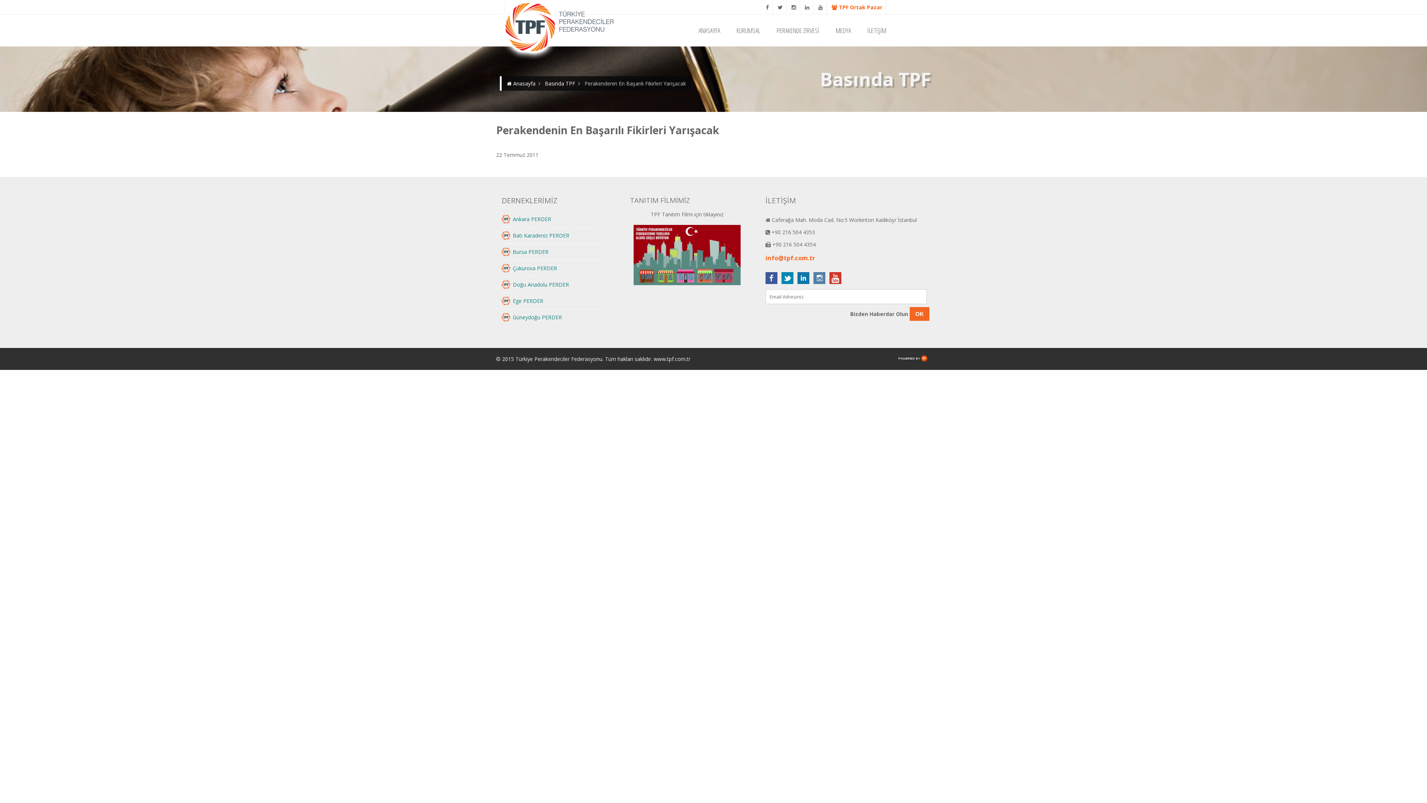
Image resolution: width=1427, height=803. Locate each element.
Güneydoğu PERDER (537, 317)
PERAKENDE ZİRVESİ (798, 30)
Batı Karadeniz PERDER (541, 235)
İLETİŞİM (876, 30)
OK (919, 314)
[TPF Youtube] (821, 7)
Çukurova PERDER (535, 268)
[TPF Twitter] (780, 7)
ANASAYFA (709, 30)
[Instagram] (794, 7)
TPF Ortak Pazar (859, 7)
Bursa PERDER (531, 251)
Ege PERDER (528, 300)
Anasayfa (523, 83)
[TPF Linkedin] (807, 7)
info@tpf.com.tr (790, 258)
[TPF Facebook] (767, 7)
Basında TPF (560, 83)
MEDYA (843, 30)
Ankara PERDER (532, 219)
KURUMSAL (748, 30)
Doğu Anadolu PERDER (541, 284)
